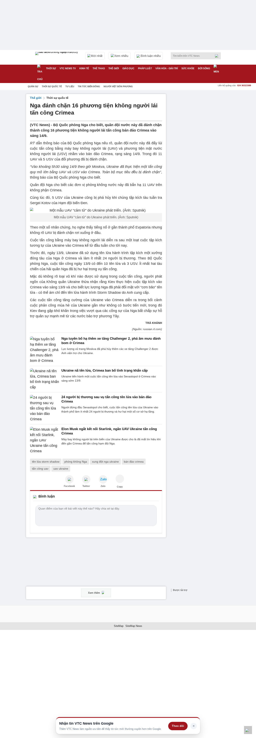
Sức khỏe (187, 68)
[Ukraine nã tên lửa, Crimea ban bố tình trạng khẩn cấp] (44, 379)
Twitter (86, 486)
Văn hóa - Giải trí (166, 68)
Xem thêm (94, 592)
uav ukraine (60, 468)
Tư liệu (69, 86)
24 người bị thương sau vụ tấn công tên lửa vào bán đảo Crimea (106, 399)
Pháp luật (145, 68)
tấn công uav (40, 468)
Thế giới (113, 68)
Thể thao (99, 68)
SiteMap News (133, 625)
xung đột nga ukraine (105, 461)
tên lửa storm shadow (45, 461)
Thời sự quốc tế (52, 86)
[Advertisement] (200, 154)
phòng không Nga (75, 461)
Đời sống (204, 68)
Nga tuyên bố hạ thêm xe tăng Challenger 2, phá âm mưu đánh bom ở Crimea (111, 341)
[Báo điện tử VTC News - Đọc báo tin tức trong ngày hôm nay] (57, 57)
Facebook (69, 486)
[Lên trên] (248, 730)
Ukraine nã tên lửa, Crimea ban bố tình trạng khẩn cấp (104, 370)
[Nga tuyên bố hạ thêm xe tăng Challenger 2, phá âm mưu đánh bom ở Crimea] (44, 349)
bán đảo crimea (134, 461)
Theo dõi (178, 725)
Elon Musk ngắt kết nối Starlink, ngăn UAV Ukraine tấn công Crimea (109, 431)
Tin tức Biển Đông (89, 86)
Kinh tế (84, 68)
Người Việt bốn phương (118, 86)
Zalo (103, 486)
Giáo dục (128, 68)
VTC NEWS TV (68, 68)
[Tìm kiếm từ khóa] (218, 56)
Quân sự (33, 86)
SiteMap (118, 625)
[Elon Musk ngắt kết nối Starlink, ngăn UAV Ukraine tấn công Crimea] (44, 440)
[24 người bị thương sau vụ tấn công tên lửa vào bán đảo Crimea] (44, 408)
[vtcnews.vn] (69, 479)
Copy (120, 486)
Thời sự (51, 68)
